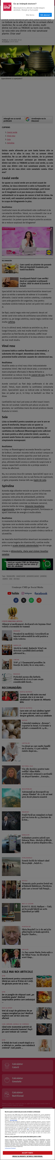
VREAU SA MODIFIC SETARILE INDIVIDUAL (27, 1156)
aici (28, 1128)
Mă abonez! (45, 14)
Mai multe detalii (13, 1120)
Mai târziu (30, 14)
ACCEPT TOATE (27, 1153)
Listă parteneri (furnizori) (10, 1148)
